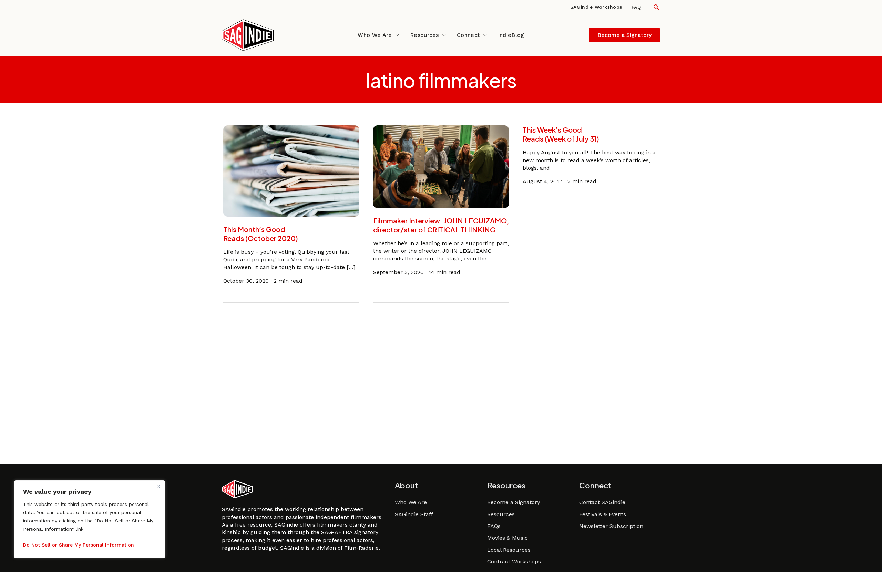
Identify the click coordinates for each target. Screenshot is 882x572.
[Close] (158, 486)
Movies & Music (507, 537)
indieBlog (511, 35)
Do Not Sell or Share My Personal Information (78, 545)
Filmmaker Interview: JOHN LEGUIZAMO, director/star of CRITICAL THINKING (441, 225)
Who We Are (375, 35)
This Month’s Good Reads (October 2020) (260, 233)
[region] (89, 519)
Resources (424, 35)
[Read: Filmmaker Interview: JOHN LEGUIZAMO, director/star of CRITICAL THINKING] (441, 166)
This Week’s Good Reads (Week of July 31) (561, 134)
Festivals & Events (602, 514)
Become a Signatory (513, 502)
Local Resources (509, 550)
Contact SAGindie (602, 502)
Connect (468, 35)
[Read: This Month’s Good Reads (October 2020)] (291, 170)
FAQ (636, 7)
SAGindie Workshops (596, 7)
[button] (656, 7)
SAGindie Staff (414, 514)
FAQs (494, 526)
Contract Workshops (514, 561)
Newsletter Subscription (611, 526)
